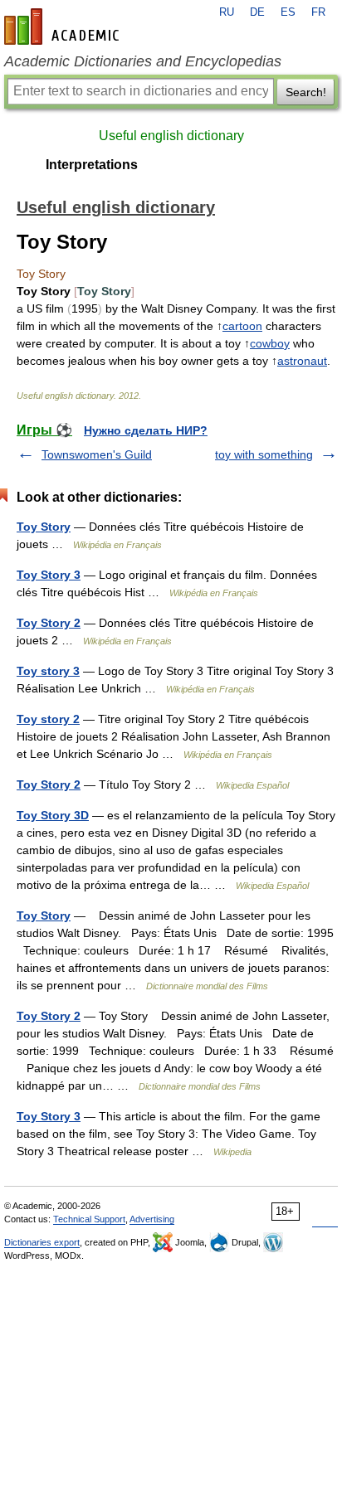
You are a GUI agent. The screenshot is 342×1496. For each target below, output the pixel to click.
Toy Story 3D (53, 815)
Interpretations (92, 165)
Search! (306, 92)
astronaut (302, 360)
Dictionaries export (42, 1242)
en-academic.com (64, 26)
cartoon (242, 326)
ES (288, 12)
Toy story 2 (48, 719)
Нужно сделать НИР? (146, 430)
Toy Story (44, 526)
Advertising (151, 1219)
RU (226, 12)
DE (257, 12)
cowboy (270, 343)
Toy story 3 (48, 671)
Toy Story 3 (49, 574)
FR (318, 12)
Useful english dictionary (171, 136)
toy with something (264, 454)
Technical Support (89, 1219)
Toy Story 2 (49, 622)
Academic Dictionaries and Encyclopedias (142, 61)
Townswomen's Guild (97, 454)
